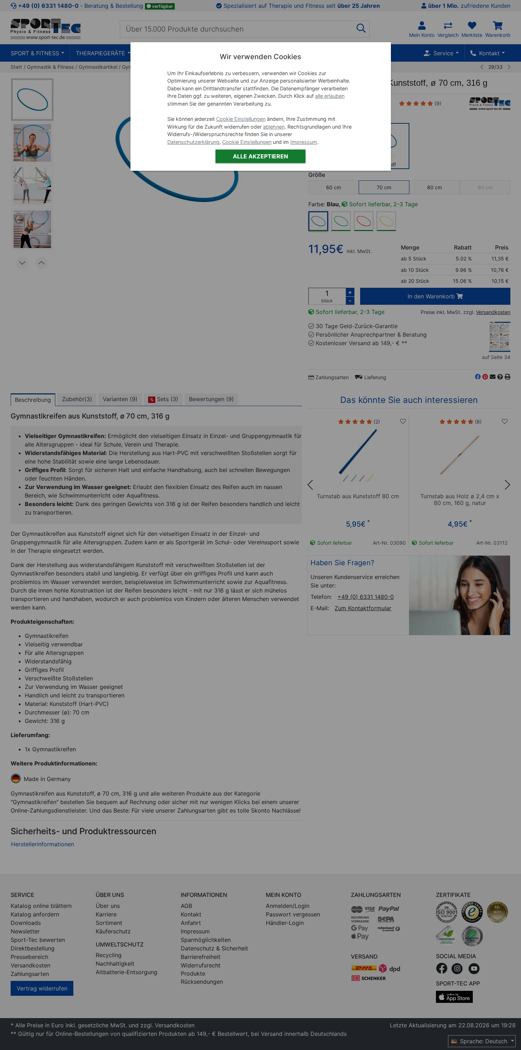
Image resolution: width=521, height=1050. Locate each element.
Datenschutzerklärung (193, 142)
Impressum (303, 142)
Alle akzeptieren (260, 156)
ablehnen (274, 127)
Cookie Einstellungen (240, 119)
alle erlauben (329, 96)
